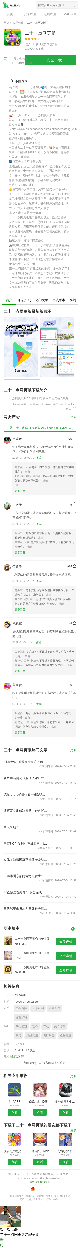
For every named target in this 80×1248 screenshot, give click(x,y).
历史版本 (59, 300)
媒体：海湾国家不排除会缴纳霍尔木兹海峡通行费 (25, 859)
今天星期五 (11, 827)
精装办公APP (40, 1151)
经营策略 (21, 1017)
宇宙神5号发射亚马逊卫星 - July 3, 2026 (25, 843)
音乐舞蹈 (38, 1008)
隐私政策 (18, 1056)
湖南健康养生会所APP (65, 1101)
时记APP (14, 1101)
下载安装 (52, 44)
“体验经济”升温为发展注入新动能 (25, 761)
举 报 (2, 1242)
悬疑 (18, 1035)
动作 (35, 1026)
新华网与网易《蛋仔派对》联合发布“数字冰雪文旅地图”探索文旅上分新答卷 (25, 778)
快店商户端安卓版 (14, 1151)
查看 (14, 1112)
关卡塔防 (60, 1026)
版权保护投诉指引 (40, 1182)
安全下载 (54, 60)
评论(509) (24, 300)
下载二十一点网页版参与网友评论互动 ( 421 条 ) (40, 427)
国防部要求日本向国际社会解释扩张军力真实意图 (25, 908)
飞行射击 (49, 1035)
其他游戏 (21, 1026)
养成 (46, 1026)
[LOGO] (11, 5)
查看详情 (66, 941)
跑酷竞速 (32, 1035)
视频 (73, 300)
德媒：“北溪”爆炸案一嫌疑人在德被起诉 (25, 794)
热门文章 (42, 300)
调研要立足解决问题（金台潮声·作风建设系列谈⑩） (25, 810)
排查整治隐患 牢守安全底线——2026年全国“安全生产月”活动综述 (25, 892)
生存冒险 (21, 1008)
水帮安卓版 (65, 1151)
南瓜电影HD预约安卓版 (40, 1101)
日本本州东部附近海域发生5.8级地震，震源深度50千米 (25, 876)
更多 (73, 417)
